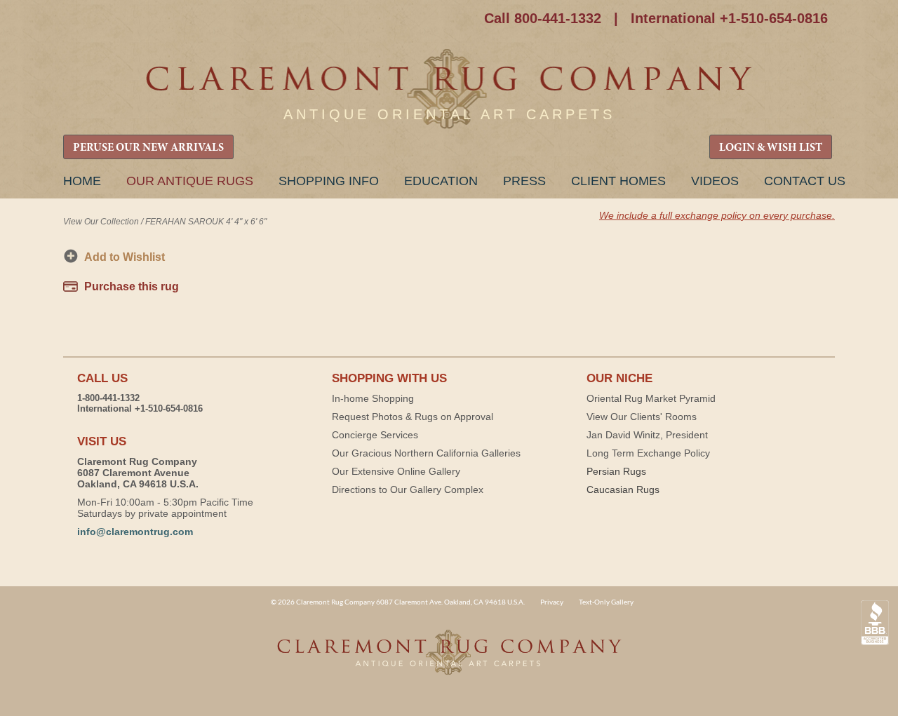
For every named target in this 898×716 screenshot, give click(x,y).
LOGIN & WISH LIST (770, 148)
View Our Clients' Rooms (642, 416)
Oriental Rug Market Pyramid (651, 398)
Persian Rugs (616, 471)
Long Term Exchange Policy (648, 453)
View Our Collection (101, 222)
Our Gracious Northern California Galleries (426, 453)
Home (82, 181)
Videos (715, 181)
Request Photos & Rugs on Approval (412, 416)
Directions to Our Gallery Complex (407, 489)
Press (524, 181)
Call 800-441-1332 (542, 18)
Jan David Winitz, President (647, 434)
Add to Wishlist (124, 257)
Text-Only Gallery (606, 601)
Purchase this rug (131, 286)
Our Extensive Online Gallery (396, 471)
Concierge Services (375, 434)
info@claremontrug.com (135, 531)
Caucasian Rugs (623, 489)
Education (441, 181)
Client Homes (618, 181)
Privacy (551, 601)
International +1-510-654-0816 (729, 18)
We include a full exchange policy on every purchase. (717, 215)
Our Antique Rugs (189, 181)
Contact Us (804, 181)
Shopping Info (329, 181)
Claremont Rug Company (449, 89)
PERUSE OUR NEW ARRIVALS (148, 148)
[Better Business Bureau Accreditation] (875, 623)
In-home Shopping (373, 398)
